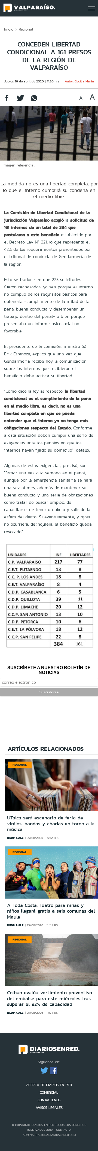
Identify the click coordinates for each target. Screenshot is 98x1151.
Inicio (8, 29)
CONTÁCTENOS (49, 1100)
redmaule (15, 838)
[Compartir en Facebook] (7, 100)
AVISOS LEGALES (49, 1107)
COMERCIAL (49, 1092)
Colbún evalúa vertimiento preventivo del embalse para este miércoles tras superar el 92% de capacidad (49, 998)
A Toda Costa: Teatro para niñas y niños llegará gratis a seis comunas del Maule (51, 911)
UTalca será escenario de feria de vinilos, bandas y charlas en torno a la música (50, 823)
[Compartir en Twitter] (20, 100)
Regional (26, 29)
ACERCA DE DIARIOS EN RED (49, 1084)
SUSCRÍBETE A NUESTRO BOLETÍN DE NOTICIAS (49, 670)
